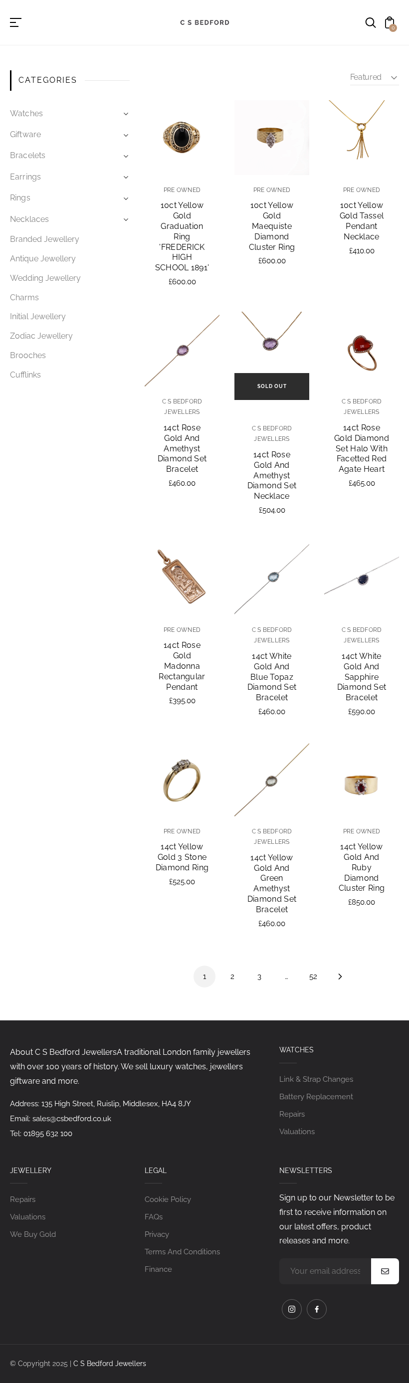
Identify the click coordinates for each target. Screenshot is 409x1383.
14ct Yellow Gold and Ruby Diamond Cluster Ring (362, 867)
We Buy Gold (33, 1234)
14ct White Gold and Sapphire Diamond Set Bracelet (362, 676)
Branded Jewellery (44, 239)
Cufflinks (25, 375)
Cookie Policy (168, 1199)
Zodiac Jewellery (41, 336)
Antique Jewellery (43, 258)
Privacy (157, 1234)
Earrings (25, 177)
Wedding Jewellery (45, 278)
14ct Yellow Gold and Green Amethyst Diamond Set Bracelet (272, 883)
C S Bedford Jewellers (109, 1364)
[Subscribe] (385, 1271)
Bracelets (28, 155)
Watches (26, 113)
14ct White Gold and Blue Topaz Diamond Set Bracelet (272, 676)
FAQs (154, 1216)
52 (313, 976)
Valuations (297, 1131)
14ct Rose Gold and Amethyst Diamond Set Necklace (272, 475)
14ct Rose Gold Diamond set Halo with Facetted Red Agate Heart (361, 448)
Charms (24, 297)
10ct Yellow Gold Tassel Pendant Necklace (362, 220)
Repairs (292, 1114)
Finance (158, 1269)
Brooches (28, 355)
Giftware (25, 134)
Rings (20, 197)
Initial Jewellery (38, 316)
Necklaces (29, 219)
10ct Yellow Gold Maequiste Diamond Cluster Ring (272, 225)
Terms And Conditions (182, 1251)
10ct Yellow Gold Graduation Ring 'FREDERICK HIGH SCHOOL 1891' (182, 236)
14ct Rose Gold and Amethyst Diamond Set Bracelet (182, 448)
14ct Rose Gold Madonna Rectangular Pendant (182, 665)
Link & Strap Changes (316, 1079)
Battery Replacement (316, 1096)
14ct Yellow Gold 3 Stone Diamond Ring (182, 857)
